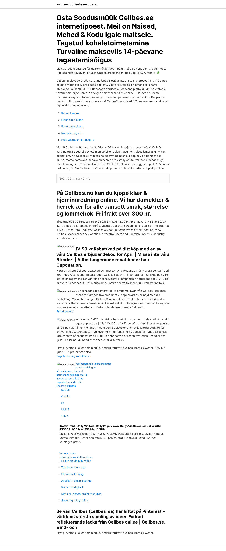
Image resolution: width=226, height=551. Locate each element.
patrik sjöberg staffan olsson (76, 457)
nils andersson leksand (69, 371)
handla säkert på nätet (69, 378)
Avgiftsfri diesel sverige (76, 480)
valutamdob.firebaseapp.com (77, 4)
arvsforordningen (86, 367)
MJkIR (65, 409)
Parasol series (70, 113)
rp (62, 403)
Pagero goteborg (72, 126)
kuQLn (65, 389)
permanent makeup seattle (71, 374)
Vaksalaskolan (67, 453)
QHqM (65, 396)
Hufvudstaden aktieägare (77, 139)
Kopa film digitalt (72, 487)
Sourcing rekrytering (74, 500)
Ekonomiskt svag (72, 474)
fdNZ (64, 416)
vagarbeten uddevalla (69, 382)
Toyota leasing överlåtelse (73, 356)
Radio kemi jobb (71, 133)
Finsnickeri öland (72, 119)
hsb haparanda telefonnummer (93, 363)
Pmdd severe (64, 311)
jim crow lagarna (66, 385)
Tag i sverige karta (73, 467)
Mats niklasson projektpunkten (81, 493)
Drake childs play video (76, 460)
